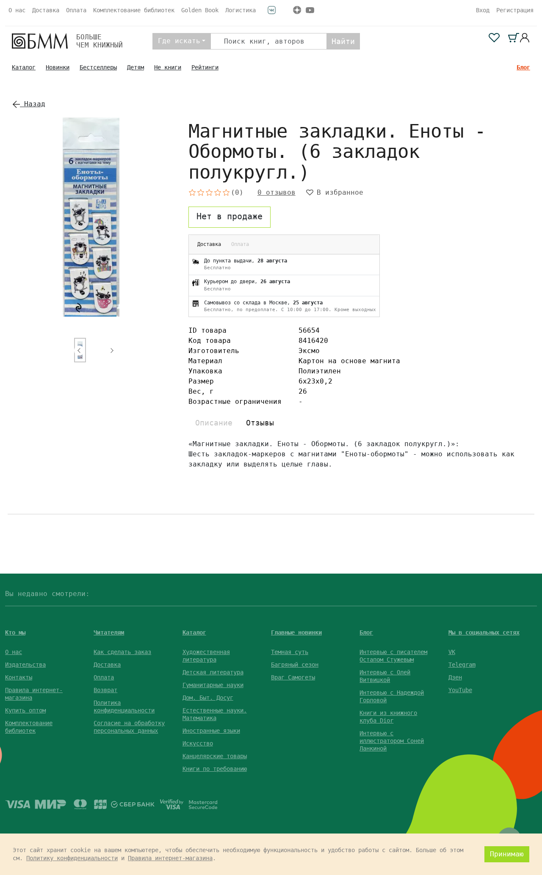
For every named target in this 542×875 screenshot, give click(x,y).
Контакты (18, 677)
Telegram (462, 664)
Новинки (57, 67)
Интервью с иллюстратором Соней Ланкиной (391, 741)
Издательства (25, 664)
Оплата (76, 10)
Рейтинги (204, 67)
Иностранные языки (211, 730)
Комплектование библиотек (133, 10)
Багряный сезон (294, 664)
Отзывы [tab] (260, 422)
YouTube (460, 690)
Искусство (198, 743)
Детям (135, 67)
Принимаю (507, 854)
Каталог (24, 67)
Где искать (179, 41)
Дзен (455, 677)
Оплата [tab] (240, 244)
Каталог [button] (194, 632)
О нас (16, 10)
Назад (32, 104)
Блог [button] (366, 632)
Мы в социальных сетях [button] (484, 632)
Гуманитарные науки (213, 685)
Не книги (167, 67)
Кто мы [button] (15, 632)
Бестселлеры (98, 67)
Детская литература (213, 672)
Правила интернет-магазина (170, 858)
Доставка (45, 10)
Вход (482, 10)
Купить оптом (25, 710)
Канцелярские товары (215, 756)
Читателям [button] (109, 632)
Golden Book (199, 10)
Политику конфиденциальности (72, 858)
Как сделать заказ (122, 652)
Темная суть (289, 652)
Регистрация (515, 10)
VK (451, 652)
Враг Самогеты (293, 677)
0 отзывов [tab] (276, 192)
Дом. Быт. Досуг (208, 697)
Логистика (240, 10)
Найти (343, 41)
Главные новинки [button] (296, 632)
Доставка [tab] (209, 244)
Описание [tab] (213, 422)
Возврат (105, 690)
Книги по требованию (215, 768)
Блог (523, 67)
